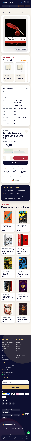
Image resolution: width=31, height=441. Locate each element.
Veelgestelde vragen (21, 350)
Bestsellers (14, 5)
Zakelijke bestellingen (21, 355)
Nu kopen (16, 163)
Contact (4, 353)
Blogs (17, 357)
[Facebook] (3, 403)
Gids (3, 357)
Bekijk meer (24, 60)
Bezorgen (18, 344)
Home (2, 10)
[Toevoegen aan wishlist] (26, 131)
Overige (4, 417)
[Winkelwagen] (25, 2)
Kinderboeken (6, 412)
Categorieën (6, 5)
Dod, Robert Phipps (11, 141)
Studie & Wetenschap (7, 415)
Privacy (3, 355)
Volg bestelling (5, 359)
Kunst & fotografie (15, 409)
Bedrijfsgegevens (6, 344)
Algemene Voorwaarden (11, 434)
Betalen (18, 346)
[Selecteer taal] (21, 2)
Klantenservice (5, 350)
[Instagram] (6, 403)
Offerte (21, 5)
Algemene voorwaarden (7, 342)
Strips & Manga (6, 409)
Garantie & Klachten (21, 353)
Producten (8, 10)
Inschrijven (15, 387)
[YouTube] (13, 403)
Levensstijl (16, 415)
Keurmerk (4, 348)
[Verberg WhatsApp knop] (26, 433)
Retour (18, 348)
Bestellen (18, 342)
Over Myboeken (5, 346)
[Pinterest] (10, 403)
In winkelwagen (20, 158)
